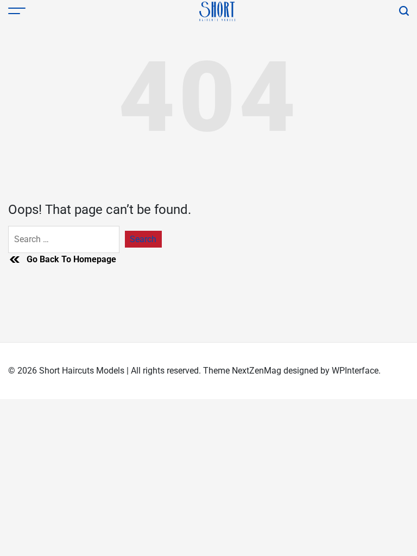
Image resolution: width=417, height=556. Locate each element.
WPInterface (355, 370)
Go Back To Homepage (71, 259)
